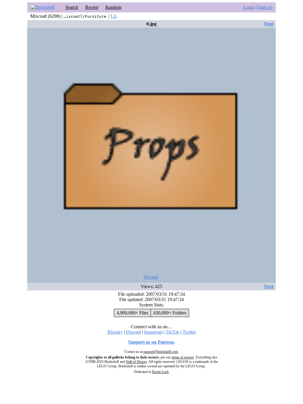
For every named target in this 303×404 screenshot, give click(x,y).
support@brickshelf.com (160, 352)
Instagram (153, 331)
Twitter (189, 331)
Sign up (265, 7)
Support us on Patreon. (151, 342)
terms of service (183, 357)
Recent (91, 7)
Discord (133, 331)
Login (248, 7)
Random (113, 7)
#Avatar (151, 276)
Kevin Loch (160, 372)
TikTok (172, 331)
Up (114, 16)
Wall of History (136, 362)
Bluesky (115, 331)
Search (71, 7)
